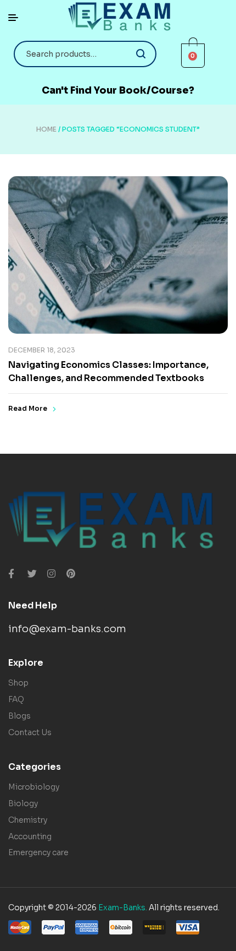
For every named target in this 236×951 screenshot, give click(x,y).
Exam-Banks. (122, 907)
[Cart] (193, 55)
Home (46, 129)
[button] (118, 90)
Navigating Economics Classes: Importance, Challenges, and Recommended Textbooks (108, 371)
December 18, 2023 (41, 350)
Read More (27, 408)
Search (141, 54)
